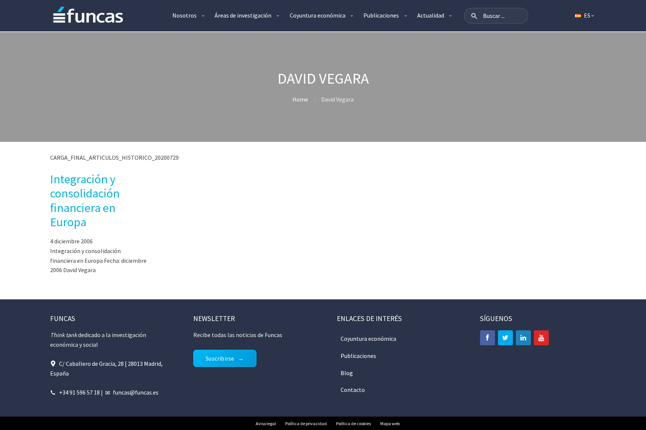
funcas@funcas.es (136, 392)
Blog (347, 373)
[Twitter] (505, 337)
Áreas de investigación (243, 15)
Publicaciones (381, 15)
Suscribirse (220, 358)
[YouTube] (541, 337)
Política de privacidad (306, 423)
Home (300, 99)
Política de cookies (353, 423)
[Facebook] (487, 337)
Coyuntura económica (317, 15)
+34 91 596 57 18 (79, 392)
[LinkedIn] (523, 337)
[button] (474, 15)
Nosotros (184, 15)
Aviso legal (266, 423)
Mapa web (390, 423)
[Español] (584, 15)
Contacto (353, 389)
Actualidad (430, 15)
